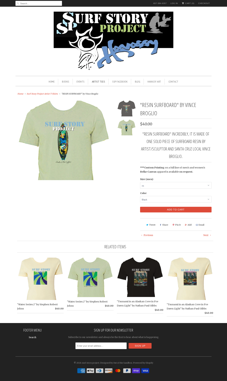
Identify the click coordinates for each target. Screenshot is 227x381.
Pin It (178, 225)
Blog (137, 81)
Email (201, 225)
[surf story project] (113, 42)
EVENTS (81, 81)
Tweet (152, 225)
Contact (173, 81)
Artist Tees (98, 81)
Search (32, 337)
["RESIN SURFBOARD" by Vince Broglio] (64, 140)
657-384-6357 (160, 3)
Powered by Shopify (143, 363)
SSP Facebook (120, 81)
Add (190, 225)
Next (206, 235)
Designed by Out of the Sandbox (116, 363)
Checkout (204, 3)
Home (52, 81)
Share (165, 225)
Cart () (189, 3)
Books (65, 81)
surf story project (90, 363)
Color (143, 193)
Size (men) (146, 179)
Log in (174, 3)
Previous (148, 235)
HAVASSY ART (154, 81)
